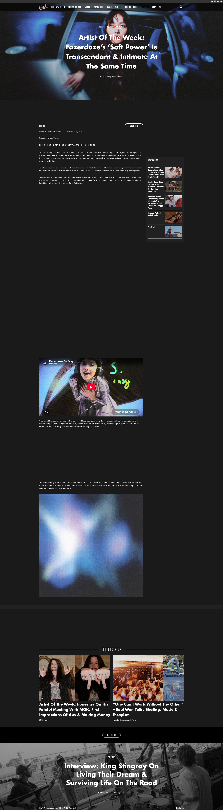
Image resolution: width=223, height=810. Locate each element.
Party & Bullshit (75, 7)
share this (134, 126)
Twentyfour (98, 7)
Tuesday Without (58, 7)
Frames (109, 7)
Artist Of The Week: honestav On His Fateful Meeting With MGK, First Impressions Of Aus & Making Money (74, 710)
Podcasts (145, 7)
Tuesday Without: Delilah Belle (154, 214)
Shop (154, 7)
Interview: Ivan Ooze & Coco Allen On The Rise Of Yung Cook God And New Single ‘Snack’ (156, 172)
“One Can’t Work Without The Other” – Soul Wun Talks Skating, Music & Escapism (148, 710)
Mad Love (118, 7)
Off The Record (131, 7)
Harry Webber (54, 132)
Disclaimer (180, 808)
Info (160, 7)
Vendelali (151, 227)
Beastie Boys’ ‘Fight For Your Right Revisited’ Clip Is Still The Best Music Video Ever (156, 186)
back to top (111, 735)
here (53, 488)
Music (87, 7)
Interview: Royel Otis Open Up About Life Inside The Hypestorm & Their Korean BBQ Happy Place (156, 202)
